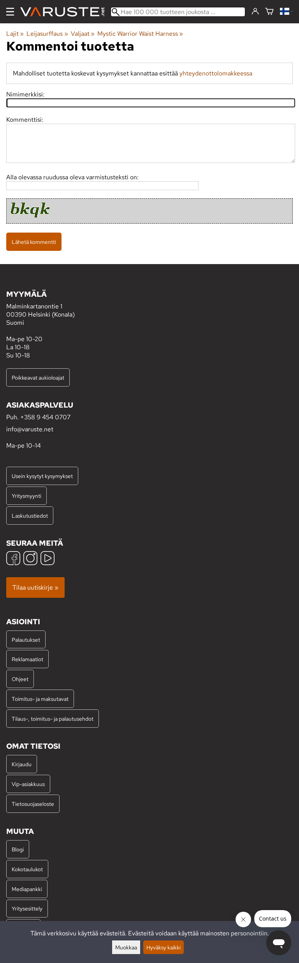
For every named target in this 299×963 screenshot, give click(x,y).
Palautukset (26, 639)
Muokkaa (126, 947)
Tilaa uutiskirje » (35, 587)
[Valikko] (10, 12)
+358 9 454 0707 (45, 417)
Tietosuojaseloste (33, 803)
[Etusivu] (65, 12)
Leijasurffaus (47, 34)
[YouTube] (47, 559)
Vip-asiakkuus (28, 784)
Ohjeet (20, 679)
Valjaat (83, 34)
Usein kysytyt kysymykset (42, 476)
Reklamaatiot (27, 659)
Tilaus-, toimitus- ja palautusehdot (52, 718)
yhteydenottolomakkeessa (215, 73)
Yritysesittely (27, 908)
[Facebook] (13, 559)
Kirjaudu (22, 764)
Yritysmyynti (26, 495)
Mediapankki (27, 889)
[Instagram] (30, 559)
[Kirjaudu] (255, 11)
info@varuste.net (29, 429)
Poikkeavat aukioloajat (38, 377)
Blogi (18, 849)
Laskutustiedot (30, 515)
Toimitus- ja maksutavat (40, 698)
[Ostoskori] (269, 12)
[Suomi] (286, 12)
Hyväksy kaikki (163, 947)
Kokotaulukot (27, 869)
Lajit (15, 34)
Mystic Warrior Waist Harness (140, 34)
